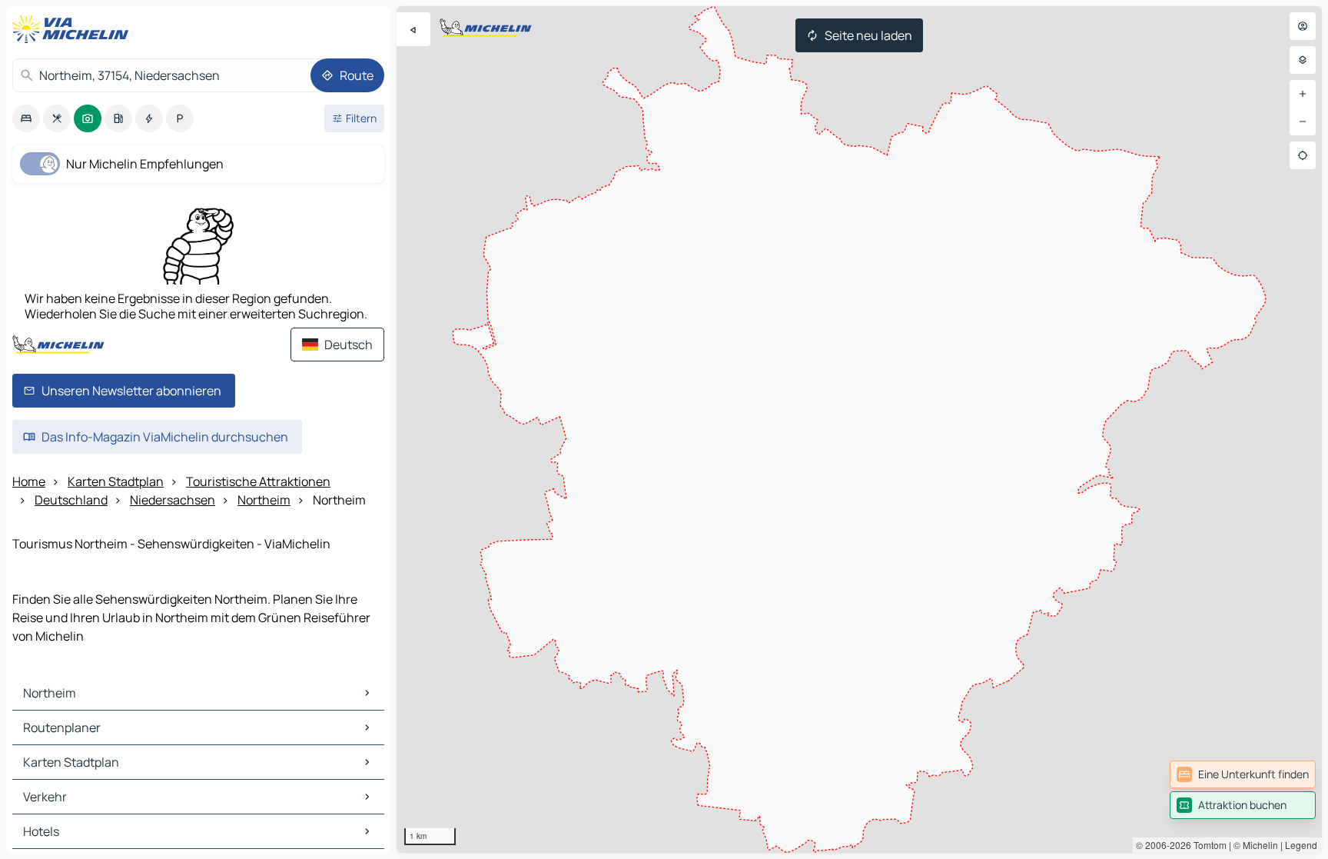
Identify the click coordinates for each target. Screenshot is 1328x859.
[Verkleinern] (1303, 121)
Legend (1301, 844)
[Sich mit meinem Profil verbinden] (1303, 26)
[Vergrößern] (1303, 94)
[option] (26, 118)
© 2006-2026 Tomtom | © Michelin (1207, 844)
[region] (859, 429)
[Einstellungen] (1303, 60)
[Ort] (1303, 155)
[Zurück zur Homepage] (73, 29)
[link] (1243, 774)
